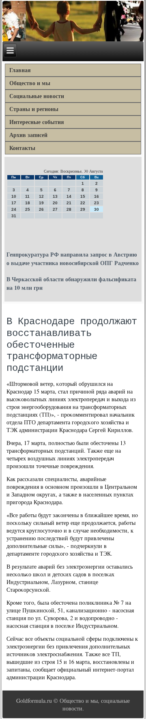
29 (82, 209)
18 (27, 203)
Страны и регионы (33, 109)
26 (41, 209)
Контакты (22, 147)
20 (55, 203)
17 (13, 203)
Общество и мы (29, 83)
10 (13, 196)
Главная (20, 70)
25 (27, 209)
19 (41, 203)
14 (69, 196)
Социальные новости (36, 96)
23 (96, 203)
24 (13, 209)
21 (69, 203)
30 (96, 209)
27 (55, 209)
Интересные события (36, 122)
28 (69, 209)
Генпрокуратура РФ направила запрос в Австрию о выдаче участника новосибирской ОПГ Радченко (72, 258)
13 (55, 196)
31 (13, 216)
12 (41, 196)
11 (27, 196)
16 (96, 196)
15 (82, 196)
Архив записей (28, 135)
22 (82, 203)
